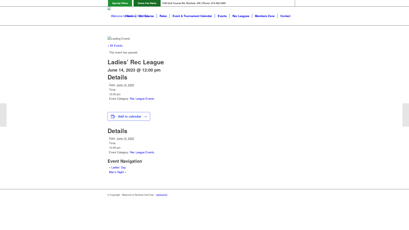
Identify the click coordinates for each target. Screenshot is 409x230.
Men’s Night (117, 172)
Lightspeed (161, 194)
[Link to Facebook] (298, 3)
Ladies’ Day (117, 167)
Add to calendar (129, 116)
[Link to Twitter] (292, 3)
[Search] (297, 16)
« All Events (115, 45)
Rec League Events (142, 98)
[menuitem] (129, 16)
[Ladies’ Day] (3, 115)
